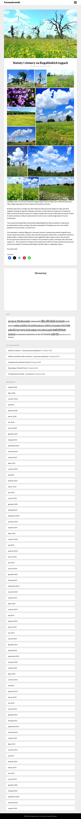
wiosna (11, 333)
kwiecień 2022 (12, 691)
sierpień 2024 (12, 527)
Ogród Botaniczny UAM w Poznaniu (44, 325)
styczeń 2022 (12, 709)
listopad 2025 (12, 440)
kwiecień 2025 (12, 481)
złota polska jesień (63, 334)
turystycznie (23, 329)
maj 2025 (11, 475)
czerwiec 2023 (13, 609)
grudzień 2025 (13, 434)
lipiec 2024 (11, 533)
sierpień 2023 (12, 598)
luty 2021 (11, 773)
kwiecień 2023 (12, 621)
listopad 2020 (12, 791)
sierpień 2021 (12, 738)
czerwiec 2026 (13, 399)
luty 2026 (11, 422)
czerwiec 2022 (13, 680)
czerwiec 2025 (13, 469)
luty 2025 (11, 492)
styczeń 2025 (12, 498)
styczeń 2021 (12, 779)
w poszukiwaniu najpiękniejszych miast (28, 334)
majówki (60, 321)
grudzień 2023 (13, 574)
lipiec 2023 (11, 603)
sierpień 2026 (12, 387)
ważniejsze (59, 329)
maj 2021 (11, 756)
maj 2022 (11, 685)
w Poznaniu (46, 334)
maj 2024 (11, 545)
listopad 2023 (12, 580)
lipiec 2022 (11, 674)
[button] (20, 79)
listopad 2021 (12, 721)
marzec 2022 (12, 697)
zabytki (55, 333)
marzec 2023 (12, 627)
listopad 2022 (12, 650)
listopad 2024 (12, 510)
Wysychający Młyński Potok (17, 368)
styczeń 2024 (12, 568)
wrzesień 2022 (13, 662)
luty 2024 (11, 563)
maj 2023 (11, 615)
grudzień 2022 (13, 644)
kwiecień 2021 (12, 761)
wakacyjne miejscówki (41, 329)
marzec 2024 (12, 557)
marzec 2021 (12, 767)
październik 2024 (13, 516)
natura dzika (20, 325)
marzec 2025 (12, 487)
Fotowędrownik (12, 2)
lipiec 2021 (11, 744)
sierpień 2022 (12, 668)
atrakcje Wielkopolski (19, 321)
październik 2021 (13, 726)
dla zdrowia (48, 320)
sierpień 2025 (12, 457)
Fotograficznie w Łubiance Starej (18, 362)
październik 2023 (13, 586)
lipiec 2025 (11, 463)
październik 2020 (13, 797)
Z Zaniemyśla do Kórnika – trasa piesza (20, 374)
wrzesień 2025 (13, 451)
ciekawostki (36, 321)
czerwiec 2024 (13, 539)
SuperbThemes (52, 816)
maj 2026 (11, 405)
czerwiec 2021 (13, 750)
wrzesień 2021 (13, 732)
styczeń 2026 (12, 428)
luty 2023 (11, 633)
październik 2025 (13, 446)
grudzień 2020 (13, 785)
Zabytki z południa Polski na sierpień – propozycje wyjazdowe (28, 356)
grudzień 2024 (13, 504)
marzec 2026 (12, 416)
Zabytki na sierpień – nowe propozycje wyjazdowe (24, 350)
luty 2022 (11, 703)
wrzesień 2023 (13, 592)
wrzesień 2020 (13, 802)
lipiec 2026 (11, 393)
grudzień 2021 (13, 715)
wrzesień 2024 (13, 522)
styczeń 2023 (12, 639)
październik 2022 (13, 656)
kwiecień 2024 (12, 551)
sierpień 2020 (12, 808)
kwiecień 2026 (12, 410)
